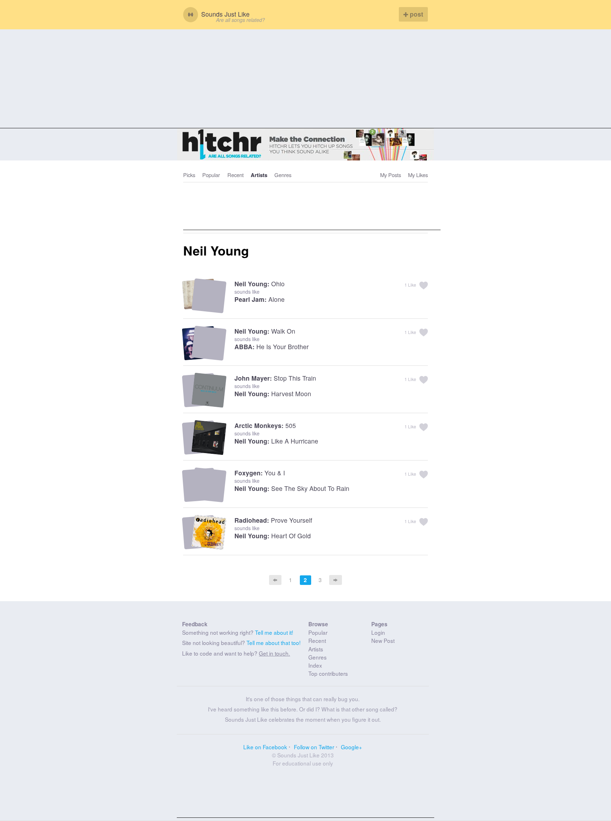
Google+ (351, 747)
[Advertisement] (305, 78)
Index (315, 665)
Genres (282, 174)
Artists (259, 175)
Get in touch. (274, 653)
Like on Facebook (265, 747)
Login (378, 632)
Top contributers (328, 673)
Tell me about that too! (273, 642)
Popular (211, 174)
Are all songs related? (240, 19)
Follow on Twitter (314, 747)
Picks (189, 174)
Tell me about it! (274, 632)
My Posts (390, 174)
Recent (235, 174)
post (415, 14)
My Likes (418, 174)
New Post (383, 640)
